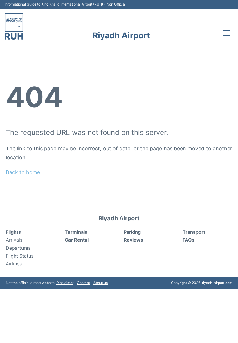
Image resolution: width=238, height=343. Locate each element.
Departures (18, 248)
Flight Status (19, 256)
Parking (132, 232)
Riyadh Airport (121, 35)
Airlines (14, 264)
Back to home (23, 172)
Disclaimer (64, 283)
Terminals (76, 232)
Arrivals (14, 240)
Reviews (133, 240)
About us (100, 283)
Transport (194, 232)
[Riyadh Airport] (14, 26)
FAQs (188, 240)
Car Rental (77, 240)
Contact (83, 283)
